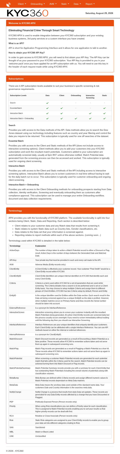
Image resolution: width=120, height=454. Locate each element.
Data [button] (76, 4)
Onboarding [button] (37, 4)
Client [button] (21, 4)
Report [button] (89, 4)
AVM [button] (52, 4)
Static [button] (64, 4)
